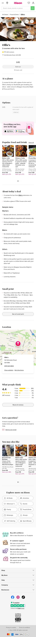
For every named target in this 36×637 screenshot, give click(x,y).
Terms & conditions (24, 627)
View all (31, 143)
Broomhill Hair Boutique (6, 458)
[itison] (18, 3)
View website (8, 370)
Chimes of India (20, 158)
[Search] (33, 8)
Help (3, 580)
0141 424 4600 (9, 366)
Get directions (19, 370)
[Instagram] (18, 599)
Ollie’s (20, 195)
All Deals (5, 14)
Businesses (5, 590)
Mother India (6, 158)
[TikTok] (23, 599)
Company (4, 585)
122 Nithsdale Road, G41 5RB (12, 55)
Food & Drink (14, 14)
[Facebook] (13, 599)
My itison (4, 575)
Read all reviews (18, 405)
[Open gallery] (18, 29)
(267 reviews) (10, 52)
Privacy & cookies (11, 627)
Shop (3, 570)
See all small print (18, 314)
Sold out (18, 67)
